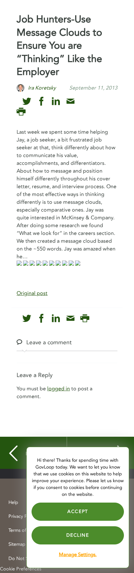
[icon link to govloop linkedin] (55, 101)
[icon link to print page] (21, 111)
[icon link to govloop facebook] (41, 101)
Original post (32, 293)
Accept (77, 511)
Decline (77, 535)
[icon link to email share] (70, 101)
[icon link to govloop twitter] (26, 101)
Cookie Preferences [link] (20, 569)
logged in (58, 388)
